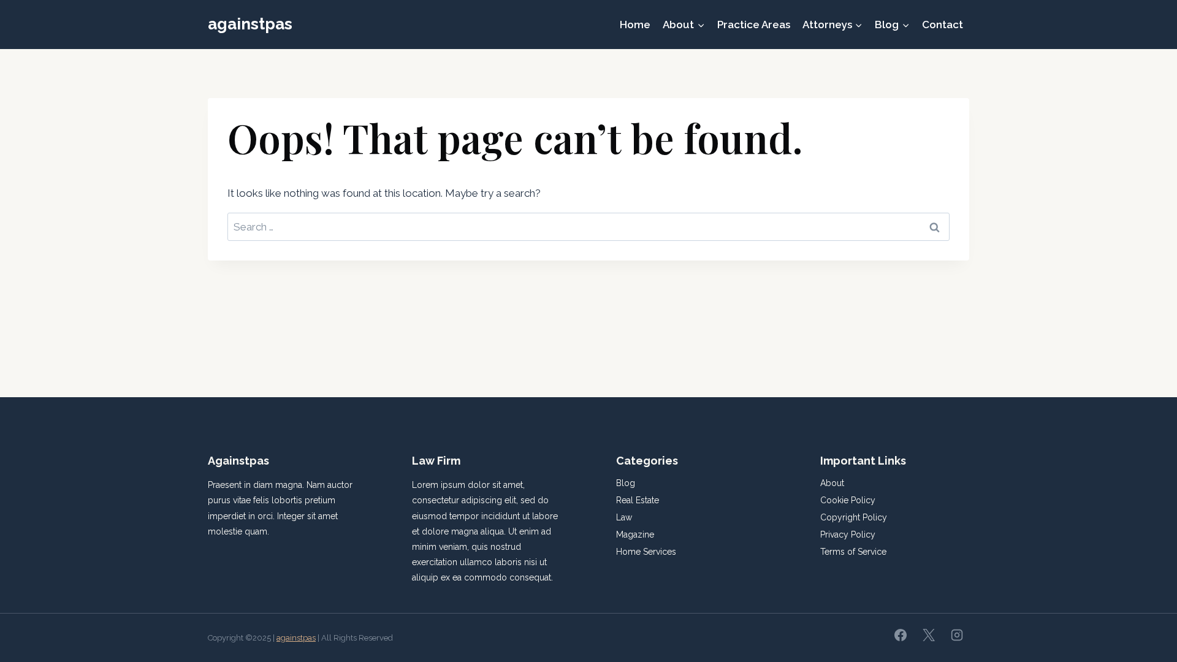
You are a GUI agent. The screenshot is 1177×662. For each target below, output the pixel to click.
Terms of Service (853, 552)
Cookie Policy (847, 500)
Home (635, 24)
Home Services (646, 552)
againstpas (296, 637)
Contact (942, 24)
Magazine (635, 534)
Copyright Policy (853, 517)
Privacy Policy (847, 534)
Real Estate (637, 500)
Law (624, 517)
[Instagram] (957, 635)
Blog (625, 483)
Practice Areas (753, 24)
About (832, 483)
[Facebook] (900, 635)
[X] (928, 635)
